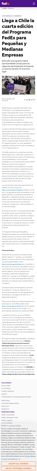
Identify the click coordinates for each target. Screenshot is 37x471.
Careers (4, 394)
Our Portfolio (6, 388)
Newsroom (11, 8)
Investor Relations (7, 391)
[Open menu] (34, 3)
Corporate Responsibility (10, 403)
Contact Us (5, 409)
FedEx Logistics (7, 420)
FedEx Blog (5, 400)
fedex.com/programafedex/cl (13, 190)
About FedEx (6, 385)
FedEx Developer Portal (9, 417)
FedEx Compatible (8, 415)
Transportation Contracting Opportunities (16, 397)
